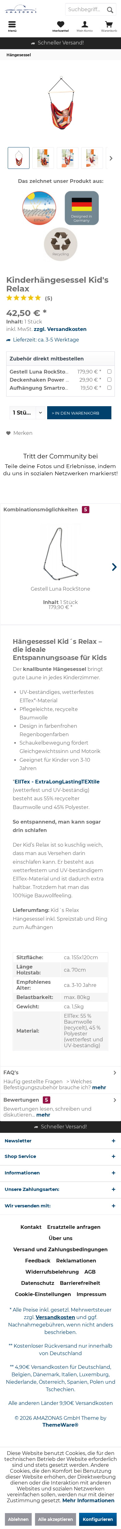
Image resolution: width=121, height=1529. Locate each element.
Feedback (38, 1261)
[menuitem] (12, 26)
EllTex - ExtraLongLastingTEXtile (57, 782)
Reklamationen (76, 1261)
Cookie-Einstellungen (43, 1294)
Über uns (61, 1238)
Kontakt (31, 1227)
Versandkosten (55, 1317)
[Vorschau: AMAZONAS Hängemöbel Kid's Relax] (67, 158)
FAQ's (11, 1073)
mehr (99, 1087)
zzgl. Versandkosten (60, 329)
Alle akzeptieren (55, 1519)
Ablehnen (18, 1519)
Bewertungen (21, 1100)
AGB (90, 1272)
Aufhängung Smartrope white (49, 388)
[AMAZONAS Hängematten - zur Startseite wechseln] (30, 9)
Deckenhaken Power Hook (44, 380)
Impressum (91, 1294)
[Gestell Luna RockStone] (60, 553)
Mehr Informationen (88, 1500)
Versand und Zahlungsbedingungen (60, 1249)
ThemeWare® (60, 1425)
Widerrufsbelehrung (52, 1272)
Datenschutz (37, 1283)
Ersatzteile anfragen (74, 1227)
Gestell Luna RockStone (41, 372)
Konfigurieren (98, 1519)
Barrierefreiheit (80, 1283)
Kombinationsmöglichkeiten (45, 510)
